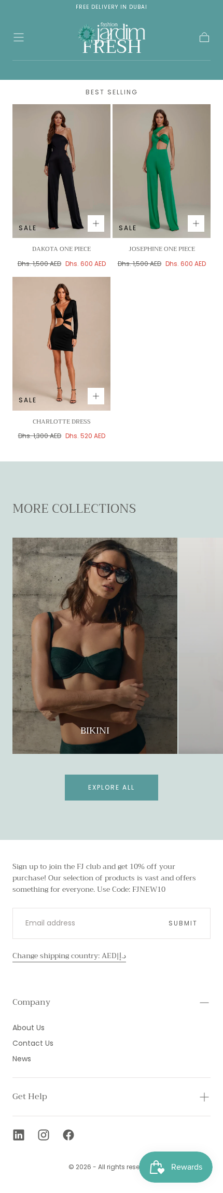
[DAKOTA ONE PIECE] (61, 171)
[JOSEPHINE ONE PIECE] (162, 171)
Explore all (111, 787)
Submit (183, 923)
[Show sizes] (96, 223)
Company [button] (31, 1002)
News (21, 1059)
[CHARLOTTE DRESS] (61, 344)
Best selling (112, 92)
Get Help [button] (29, 1096)
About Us (28, 1027)
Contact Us (32, 1043)
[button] (18, 37)
